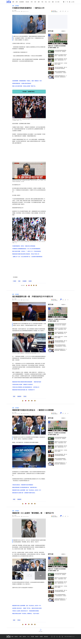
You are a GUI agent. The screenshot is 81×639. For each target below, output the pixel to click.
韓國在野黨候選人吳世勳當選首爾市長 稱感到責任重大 (24, 487)
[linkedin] (59, 636)
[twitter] (62, 636)
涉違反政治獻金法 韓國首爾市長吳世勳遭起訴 (22, 484)
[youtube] (57, 636)
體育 (53, 1)
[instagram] (54, 636)
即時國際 (17, 5)
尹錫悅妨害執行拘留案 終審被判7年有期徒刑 (22, 384)
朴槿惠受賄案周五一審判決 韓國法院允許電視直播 (23, 246)
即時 (32, 1)
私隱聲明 (41, 636)
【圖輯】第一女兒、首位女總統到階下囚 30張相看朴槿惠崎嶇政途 (27, 256)
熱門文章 (50, 31)
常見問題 (32, 636)
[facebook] (51, 636)
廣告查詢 (24, 636)
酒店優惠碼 (21, 1)
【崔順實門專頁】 (31, 91)
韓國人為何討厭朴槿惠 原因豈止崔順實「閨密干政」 (24, 86)
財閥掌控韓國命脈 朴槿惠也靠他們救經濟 (21, 83)
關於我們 (16, 636)
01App (28, 636)
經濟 (56, 1)
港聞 (13, 1)
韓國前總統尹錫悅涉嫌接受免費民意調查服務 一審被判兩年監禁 (26, 381)
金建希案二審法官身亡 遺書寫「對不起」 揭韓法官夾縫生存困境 (27, 608)
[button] (63, 11)
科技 (46, 1)
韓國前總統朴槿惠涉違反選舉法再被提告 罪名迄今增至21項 (25, 254)
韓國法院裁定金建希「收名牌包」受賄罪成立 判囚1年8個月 (25, 613)
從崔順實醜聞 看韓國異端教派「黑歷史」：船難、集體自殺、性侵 (27, 80)
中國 (42, 1)
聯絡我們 (36, 636)
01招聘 (20, 636)
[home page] (9, 2)
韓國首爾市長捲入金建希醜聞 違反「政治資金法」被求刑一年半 (26, 490)
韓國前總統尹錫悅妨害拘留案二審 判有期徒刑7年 (23, 389)
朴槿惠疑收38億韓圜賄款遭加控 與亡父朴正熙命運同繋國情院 (26, 248)
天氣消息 (27, 1)
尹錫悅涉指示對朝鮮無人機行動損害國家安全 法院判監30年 (25, 387)
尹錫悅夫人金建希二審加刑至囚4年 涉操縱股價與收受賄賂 (25, 610)
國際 (39, 1)
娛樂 (17, 1)
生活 (49, 1)
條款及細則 (46, 636)
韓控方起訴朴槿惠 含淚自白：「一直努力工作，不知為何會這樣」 (27, 251)
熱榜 (35, 1)
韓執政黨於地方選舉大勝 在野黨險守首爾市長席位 (23, 492)
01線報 (12, 636)
